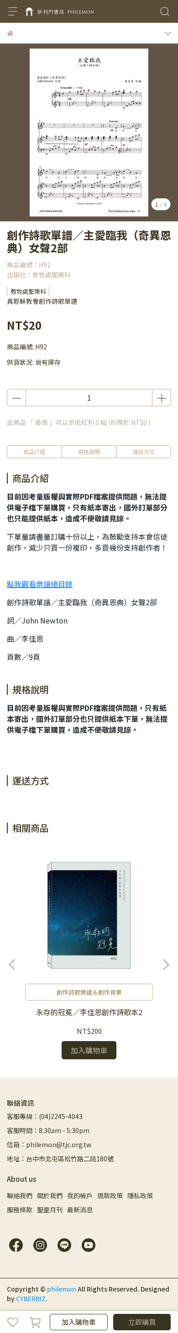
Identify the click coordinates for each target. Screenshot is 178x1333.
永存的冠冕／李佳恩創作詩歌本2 (89, 1011)
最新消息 (80, 1209)
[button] (165, 964)
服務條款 (19, 1209)
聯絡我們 (19, 1195)
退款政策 (110, 1195)
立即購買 (142, 1322)
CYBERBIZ (31, 1298)
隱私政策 (140, 1195)
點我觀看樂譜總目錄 (40, 583)
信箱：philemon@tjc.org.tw (49, 1144)
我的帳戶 (80, 1195)
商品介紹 (34, 451)
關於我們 (50, 1195)
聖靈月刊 (50, 1209)
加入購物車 (79, 1322)
